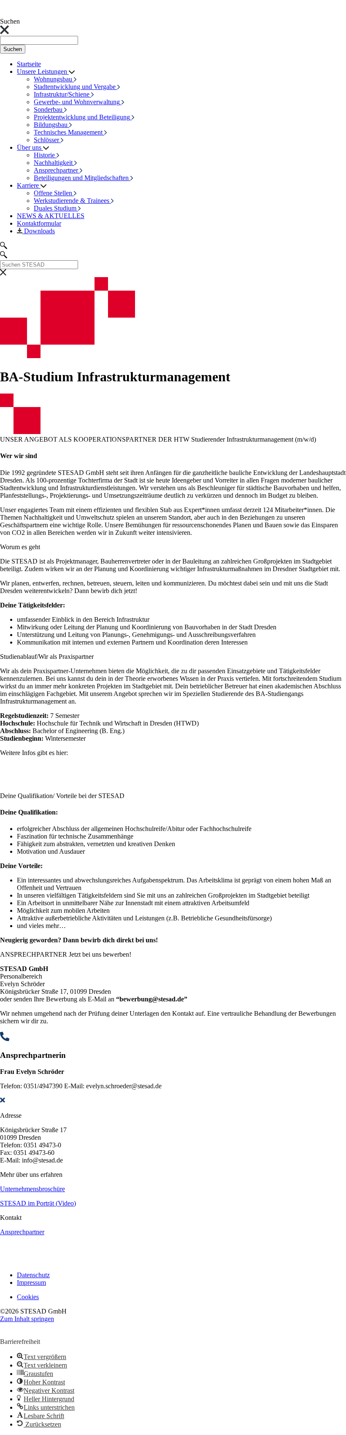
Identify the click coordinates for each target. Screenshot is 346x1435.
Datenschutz (33, 1275)
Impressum (31, 1282)
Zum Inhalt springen (27, 1318)
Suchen (12, 49)
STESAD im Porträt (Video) (38, 1203)
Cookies (28, 1296)
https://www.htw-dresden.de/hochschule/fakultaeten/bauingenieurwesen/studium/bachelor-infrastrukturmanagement (153, 767)
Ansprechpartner (22, 1231)
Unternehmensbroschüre (32, 1188)
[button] (34, 1327)
